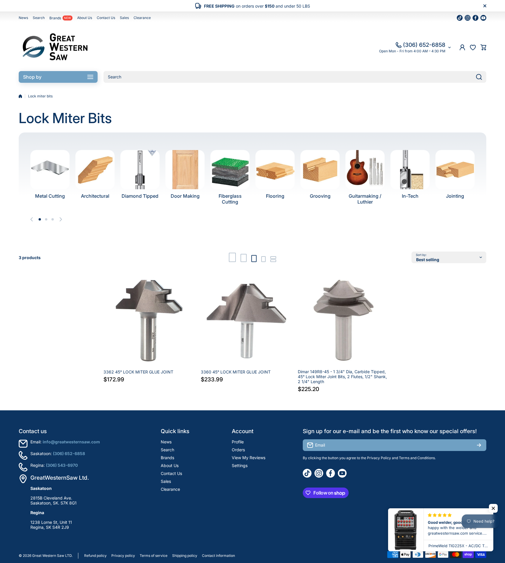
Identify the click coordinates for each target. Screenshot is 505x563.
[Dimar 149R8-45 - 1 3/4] (343, 320)
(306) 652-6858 (424, 45)
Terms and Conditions (417, 458)
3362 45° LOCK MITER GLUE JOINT (138, 371)
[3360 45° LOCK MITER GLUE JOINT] (246, 320)
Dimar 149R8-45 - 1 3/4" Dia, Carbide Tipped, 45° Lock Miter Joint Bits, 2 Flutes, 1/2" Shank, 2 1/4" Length (342, 376)
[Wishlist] (473, 47)
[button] (483, 47)
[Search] (479, 77)
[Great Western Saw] (55, 47)
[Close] (485, 6)
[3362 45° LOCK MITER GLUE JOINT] (149, 320)
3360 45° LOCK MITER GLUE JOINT (236, 371)
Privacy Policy (379, 458)
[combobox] (294, 77)
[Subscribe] (479, 445)
